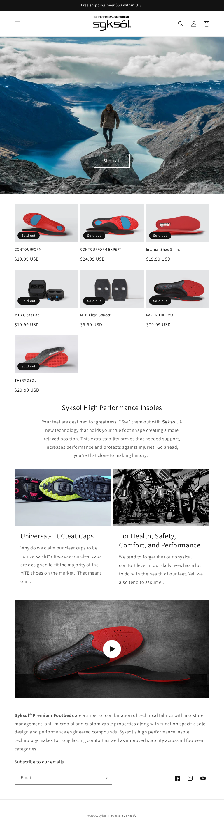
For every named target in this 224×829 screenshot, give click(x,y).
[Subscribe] (105, 778)
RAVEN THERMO (159, 315)
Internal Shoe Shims (163, 249)
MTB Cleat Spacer (95, 315)
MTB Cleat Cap (27, 315)
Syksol (103, 816)
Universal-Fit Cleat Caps (57, 535)
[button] (17, 23)
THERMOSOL (25, 380)
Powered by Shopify (122, 816)
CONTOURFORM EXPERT (101, 249)
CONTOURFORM (28, 249)
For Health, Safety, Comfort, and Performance (159, 540)
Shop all (112, 160)
